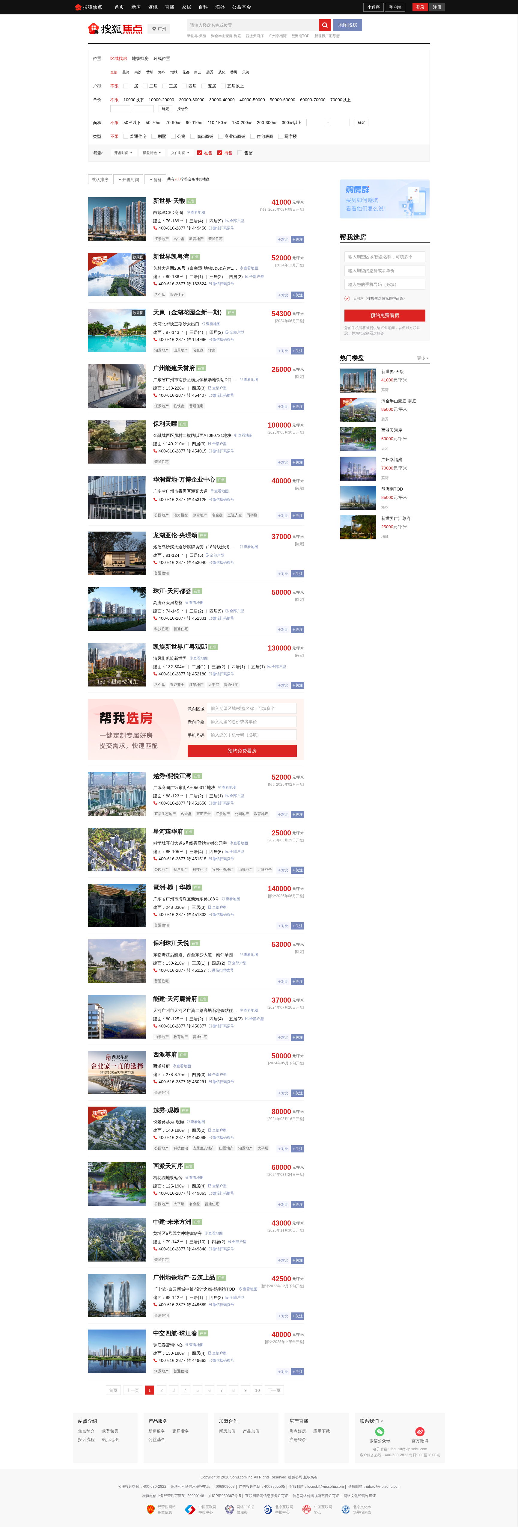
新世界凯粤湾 (171, 256)
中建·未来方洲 (172, 1221)
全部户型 (237, 221)
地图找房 (347, 25)
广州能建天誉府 (174, 368)
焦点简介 (86, 1431)
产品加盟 (251, 1431)
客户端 (395, 7)
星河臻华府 (168, 831)
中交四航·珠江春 (175, 1333)
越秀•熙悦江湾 (172, 775)
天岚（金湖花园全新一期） (189, 312)
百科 (203, 7)
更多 (422, 358)
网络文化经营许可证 (360, 1496)
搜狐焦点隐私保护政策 (385, 298)
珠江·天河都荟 (172, 591)
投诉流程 (86, 1439)
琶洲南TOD (300, 36)
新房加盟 (227, 1431)
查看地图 (198, 212)
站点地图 (110, 1439)
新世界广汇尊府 (327, 36)
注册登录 (297, 1439)
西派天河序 (255, 36)
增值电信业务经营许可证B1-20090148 (173, 1496)
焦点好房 (297, 1431)
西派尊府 (165, 1054)
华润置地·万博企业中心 (184, 479)
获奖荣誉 (110, 1431)
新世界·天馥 (196, 36)
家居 (186, 7)
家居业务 (180, 1431)
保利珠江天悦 (171, 943)
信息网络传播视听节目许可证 (316, 1496)
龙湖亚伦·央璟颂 (175, 535)
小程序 (373, 7)
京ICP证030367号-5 (224, 1496)
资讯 (153, 7)
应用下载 (321, 1431)
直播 (169, 7)
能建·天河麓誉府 (175, 998)
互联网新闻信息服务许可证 (266, 1496)
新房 (136, 7)
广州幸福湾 (278, 36)
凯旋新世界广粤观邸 (180, 646)
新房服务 (156, 1431)
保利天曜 (165, 423)
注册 (437, 7)
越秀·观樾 (166, 1110)
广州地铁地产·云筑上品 (184, 1277)
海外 (220, 7)
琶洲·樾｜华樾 (172, 887)
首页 (119, 7)
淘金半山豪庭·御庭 (226, 36)
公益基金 (241, 7)
